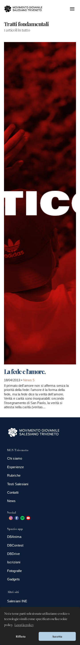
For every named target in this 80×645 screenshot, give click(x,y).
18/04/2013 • (13, 380)
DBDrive (13, 554)
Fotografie (14, 571)
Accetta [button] (57, 636)
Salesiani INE (17, 601)
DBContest (15, 545)
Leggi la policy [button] (24, 625)
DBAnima (14, 537)
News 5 (28, 380)
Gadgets (13, 579)
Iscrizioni (13, 562)
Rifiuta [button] (21, 636)
